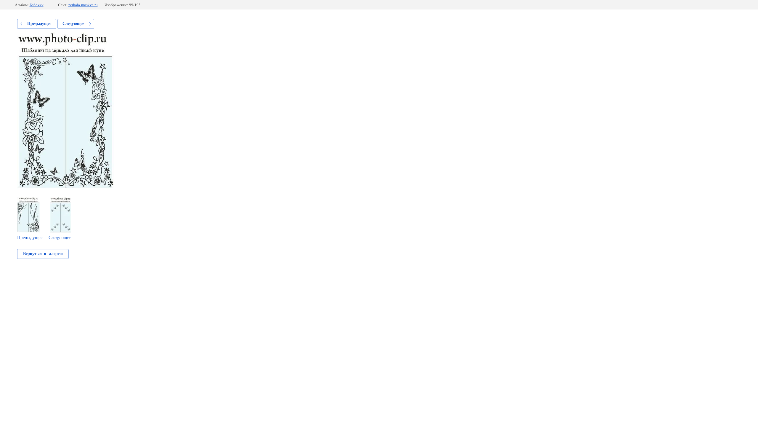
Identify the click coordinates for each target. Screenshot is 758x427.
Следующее (73, 23)
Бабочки (37, 5)
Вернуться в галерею (43, 253)
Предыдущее (39, 23)
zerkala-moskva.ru (83, 5)
